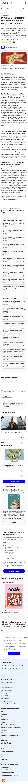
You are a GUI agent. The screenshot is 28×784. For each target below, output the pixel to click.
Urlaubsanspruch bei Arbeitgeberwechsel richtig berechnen (13, 245)
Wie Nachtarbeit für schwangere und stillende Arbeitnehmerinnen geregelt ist (14, 350)
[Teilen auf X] (5, 73)
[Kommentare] (14, 42)
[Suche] (21, 2)
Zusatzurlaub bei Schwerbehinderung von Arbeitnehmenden (13, 252)
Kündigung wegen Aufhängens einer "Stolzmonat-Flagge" (12, 231)
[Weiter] (25, 443)
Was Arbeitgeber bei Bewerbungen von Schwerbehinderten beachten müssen (13, 266)
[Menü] (11, 2)
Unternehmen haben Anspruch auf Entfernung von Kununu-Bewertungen (13, 329)
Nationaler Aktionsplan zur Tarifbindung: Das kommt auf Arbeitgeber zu (14, 336)
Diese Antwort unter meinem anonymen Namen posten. (14, 391)
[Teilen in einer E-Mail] (2, 73)
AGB (23, 637)
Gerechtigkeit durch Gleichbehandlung (13, 323)
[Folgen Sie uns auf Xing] (5, 743)
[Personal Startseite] (5, 3)
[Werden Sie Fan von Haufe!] (10, 743)
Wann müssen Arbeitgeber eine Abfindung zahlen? (13, 280)
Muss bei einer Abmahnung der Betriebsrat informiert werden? (14, 302)
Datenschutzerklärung (13, 640)
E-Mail (2, 631)
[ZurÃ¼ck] (21, 443)
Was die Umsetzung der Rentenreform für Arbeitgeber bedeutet (13, 224)
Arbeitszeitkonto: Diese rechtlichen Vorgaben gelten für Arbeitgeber (14, 287)
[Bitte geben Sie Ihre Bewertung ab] (10, 42)
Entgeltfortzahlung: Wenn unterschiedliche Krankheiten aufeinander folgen (14, 238)
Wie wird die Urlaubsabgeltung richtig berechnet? (13, 273)
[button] (7, 396)
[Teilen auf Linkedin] (13, 73)
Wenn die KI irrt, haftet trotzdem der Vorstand (13, 317)
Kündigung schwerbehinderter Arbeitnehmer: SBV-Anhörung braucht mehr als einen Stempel (14, 309)
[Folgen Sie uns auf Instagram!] (7, 743)
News (3, 40)
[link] (3, 8)
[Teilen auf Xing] (10, 73)
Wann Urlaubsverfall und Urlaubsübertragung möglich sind (14, 259)
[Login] (25, 2)
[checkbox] (2, 391)
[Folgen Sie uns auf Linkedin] (2, 743)
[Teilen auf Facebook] (7, 73)
